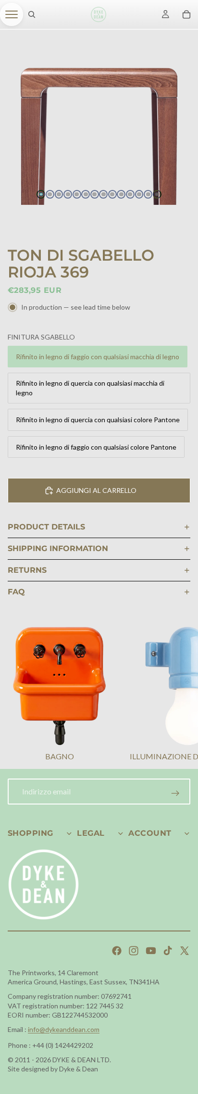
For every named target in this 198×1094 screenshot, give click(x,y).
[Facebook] (117, 950)
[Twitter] (184, 950)
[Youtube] (151, 950)
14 (157, 194)
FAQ (16, 591)
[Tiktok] (167, 950)
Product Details (46, 526)
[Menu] (11, 14)
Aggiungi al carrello (96, 490)
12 (139, 194)
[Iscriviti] (175, 793)
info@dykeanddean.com (63, 1029)
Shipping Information (58, 548)
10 (121, 194)
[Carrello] (186, 14)
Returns (27, 570)
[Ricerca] (31, 14)
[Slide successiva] (178, 695)
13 (148, 194)
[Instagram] (133, 950)
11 (130, 194)
